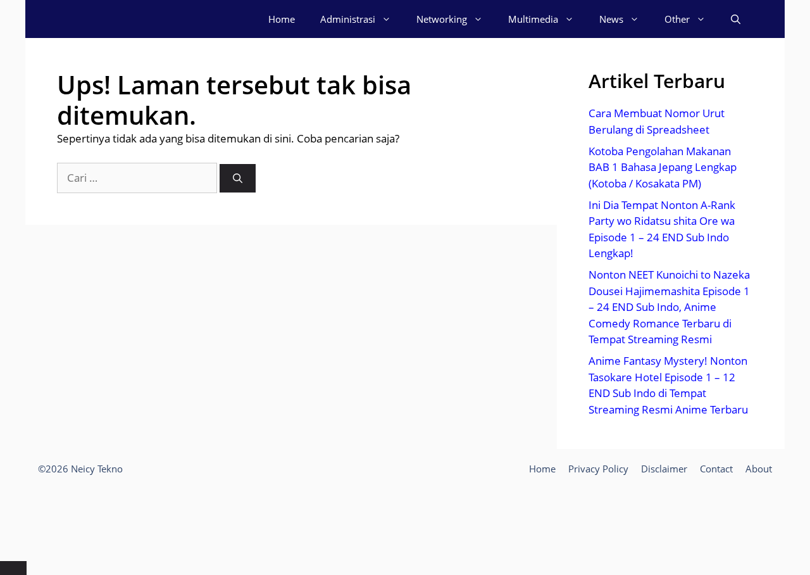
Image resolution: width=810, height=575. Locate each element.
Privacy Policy (598, 468)
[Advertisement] (405, 520)
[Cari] (238, 178)
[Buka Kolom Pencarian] (735, 19)
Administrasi (347, 19)
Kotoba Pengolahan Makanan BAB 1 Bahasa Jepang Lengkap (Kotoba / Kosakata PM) (663, 167)
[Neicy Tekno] (89, 19)
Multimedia (533, 19)
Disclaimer (664, 468)
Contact (716, 468)
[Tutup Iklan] (13, 568)
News (611, 19)
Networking (441, 19)
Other (677, 19)
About (758, 468)
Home (281, 19)
